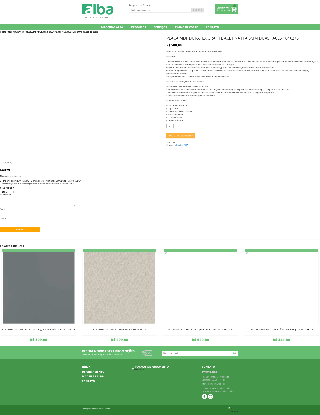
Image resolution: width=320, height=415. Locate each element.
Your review (5, 194)
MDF (10, 31)
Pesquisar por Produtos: (140, 5)
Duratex (19, 31)
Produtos (138, 27)
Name (3, 209)
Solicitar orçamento (181, 135)
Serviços (160, 27)
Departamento (93, 372)
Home (3, 31)
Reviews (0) (7, 162)
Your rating (7, 187)
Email (3, 218)
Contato (212, 27)
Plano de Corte (186, 27)
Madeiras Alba (112, 27)
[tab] (7, 162)
